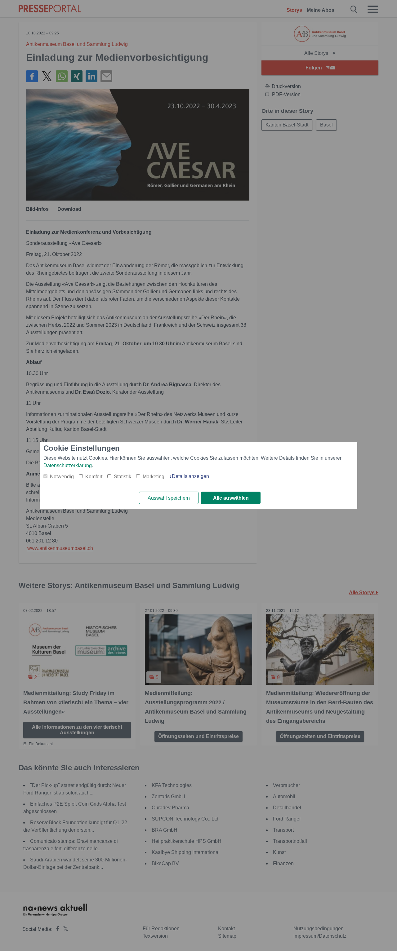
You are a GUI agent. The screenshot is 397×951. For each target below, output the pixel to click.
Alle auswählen (231, 498)
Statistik (122, 476)
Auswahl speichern (169, 498)
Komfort (93, 476)
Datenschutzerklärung (67, 465)
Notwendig (62, 476)
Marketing (153, 476)
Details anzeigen (190, 476)
